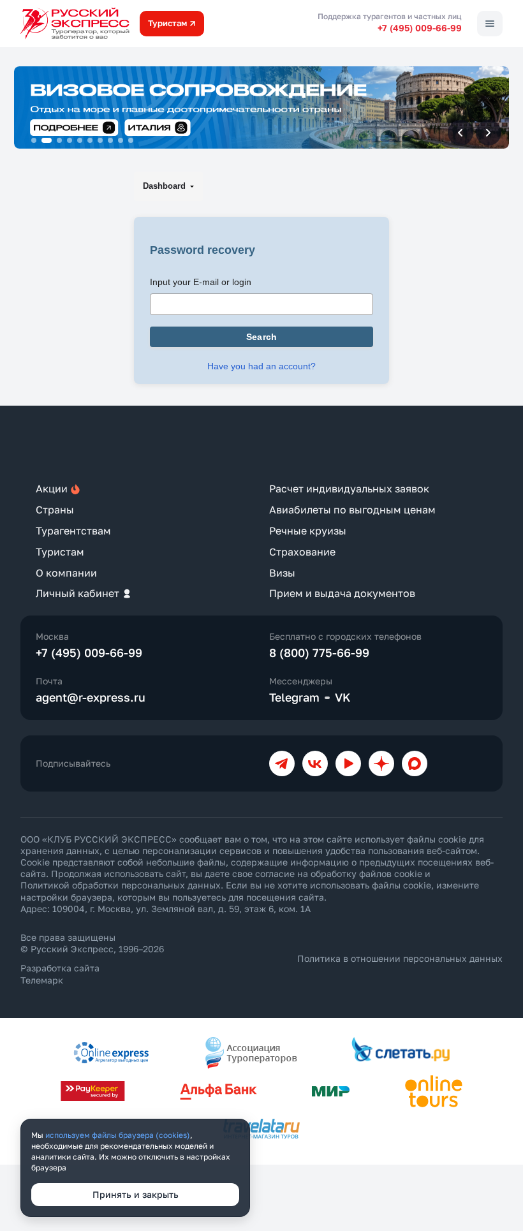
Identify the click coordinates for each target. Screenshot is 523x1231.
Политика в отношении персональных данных (400, 958)
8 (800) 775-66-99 (319, 652)
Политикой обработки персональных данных (120, 885)
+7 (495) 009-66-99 (420, 27)
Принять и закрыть (135, 1194)
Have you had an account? (261, 366)
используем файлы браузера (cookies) (117, 1135)
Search (261, 337)
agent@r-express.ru (90, 697)
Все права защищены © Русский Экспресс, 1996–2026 (92, 943)
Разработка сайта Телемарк (59, 973)
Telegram (294, 697)
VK (343, 697)
